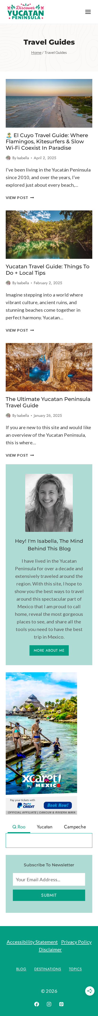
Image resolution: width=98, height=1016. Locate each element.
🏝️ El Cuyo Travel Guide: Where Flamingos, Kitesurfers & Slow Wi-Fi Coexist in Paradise (47, 141)
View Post (20, 197)
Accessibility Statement (32, 942)
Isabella (23, 158)
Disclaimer (50, 949)
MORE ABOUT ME (49, 650)
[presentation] (49, 103)
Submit (49, 895)
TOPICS (75, 969)
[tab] (19, 827)
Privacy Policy (76, 942)
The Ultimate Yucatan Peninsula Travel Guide (48, 402)
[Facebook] (36, 1004)
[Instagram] (49, 1004)
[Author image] (8, 158)
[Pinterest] (61, 1004)
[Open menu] (88, 11)
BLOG (21, 969)
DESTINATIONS (47, 969)
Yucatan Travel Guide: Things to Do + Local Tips (47, 269)
